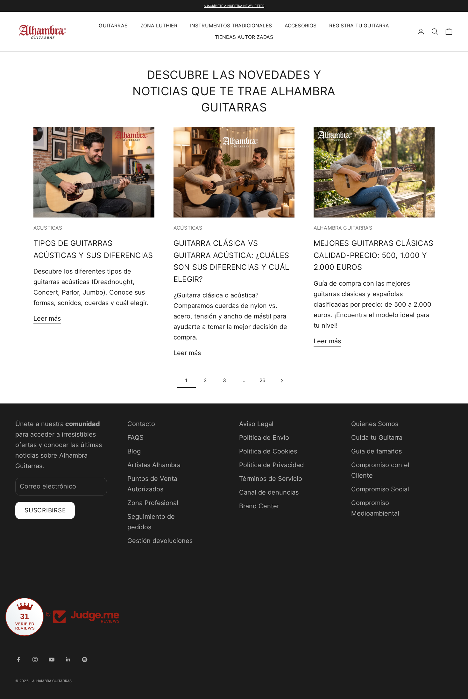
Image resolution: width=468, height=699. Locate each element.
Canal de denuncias (269, 492)
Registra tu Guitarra (359, 26)
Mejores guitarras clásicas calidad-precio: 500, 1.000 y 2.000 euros (373, 255)
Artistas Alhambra (154, 465)
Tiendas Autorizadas (244, 37)
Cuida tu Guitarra (376, 437)
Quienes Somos (374, 424)
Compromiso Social (380, 489)
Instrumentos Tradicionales (231, 26)
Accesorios (301, 26)
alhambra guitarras (343, 228)
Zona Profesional (152, 503)
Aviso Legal (256, 424)
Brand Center (259, 506)
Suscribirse (45, 510)
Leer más (47, 318)
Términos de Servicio (270, 478)
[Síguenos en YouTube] (51, 659)
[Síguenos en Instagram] (35, 659)
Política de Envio (264, 437)
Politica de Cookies (268, 451)
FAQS (135, 437)
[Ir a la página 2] (281, 381)
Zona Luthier (158, 26)
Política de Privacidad (271, 465)
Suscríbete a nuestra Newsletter (234, 6)
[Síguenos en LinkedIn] (68, 659)
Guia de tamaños (376, 451)
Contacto (141, 424)
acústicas (47, 228)
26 (262, 380)
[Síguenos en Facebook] (18, 659)
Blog (134, 451)
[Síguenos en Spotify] (85, 659)
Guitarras (113, 26)
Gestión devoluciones (160, 541)
